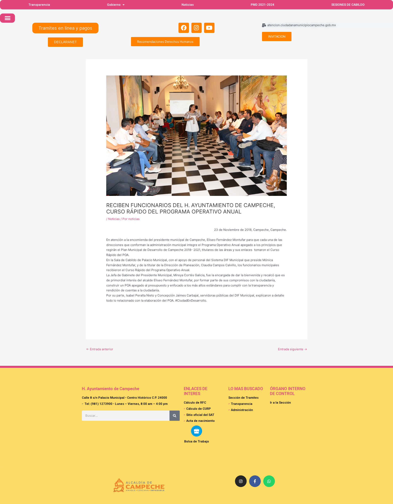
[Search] (174, 416)
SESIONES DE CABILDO (348, 5)
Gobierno (114, 5)
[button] (7, 18)
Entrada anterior (99, 349)
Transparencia (39, 5)
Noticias (188, 5)
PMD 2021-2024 (262, 5)
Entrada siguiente (292, 349)
